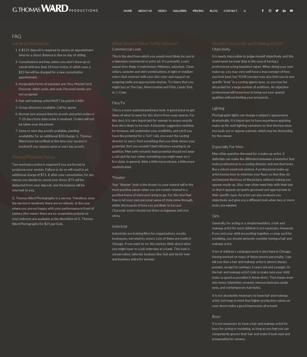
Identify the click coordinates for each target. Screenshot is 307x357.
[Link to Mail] (291, 10)
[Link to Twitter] (277, 10)
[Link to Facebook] (262, 10)
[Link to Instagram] (269, 10)
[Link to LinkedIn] (284, 10)
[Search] (245, 10)
